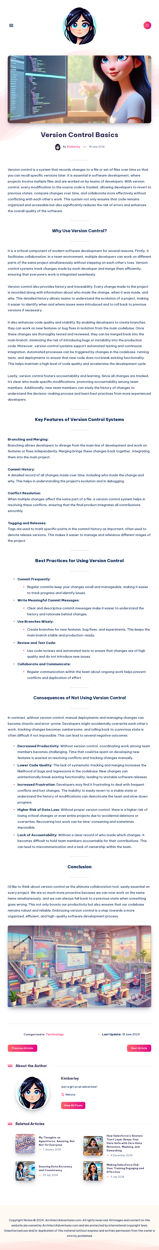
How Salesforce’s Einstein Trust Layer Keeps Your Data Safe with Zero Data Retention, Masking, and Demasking (125, 1143)
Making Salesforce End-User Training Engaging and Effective (125, 1168)
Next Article (139, 1048)
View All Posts (73, 1105)
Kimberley (70, 1078)
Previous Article (22, 1048)
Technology (55, 1034)
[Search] (147, 25)
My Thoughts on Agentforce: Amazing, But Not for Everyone (57, 1141)
